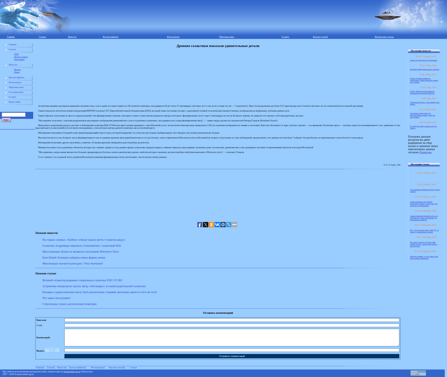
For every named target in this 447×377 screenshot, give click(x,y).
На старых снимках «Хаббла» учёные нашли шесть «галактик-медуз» (83, 239)
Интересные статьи (384, 37)
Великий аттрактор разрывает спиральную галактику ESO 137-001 (82, 280)
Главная (11, 37)
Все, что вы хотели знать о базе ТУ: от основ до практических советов (424, 231)
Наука (17, 72)
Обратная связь (226, 37)
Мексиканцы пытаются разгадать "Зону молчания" (72, 263)
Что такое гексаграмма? (56, 298)
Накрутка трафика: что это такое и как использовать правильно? (424, 257)
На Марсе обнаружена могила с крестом (424, 69)
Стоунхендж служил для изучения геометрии (69, 303)
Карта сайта (15, 102)
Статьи (42, 37)
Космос (17, 69)
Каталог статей (320, 37)
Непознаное (19, 59)
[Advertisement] (113, 76)
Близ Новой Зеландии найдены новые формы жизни (73, 257)
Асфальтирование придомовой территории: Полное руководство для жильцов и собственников (423, 204)
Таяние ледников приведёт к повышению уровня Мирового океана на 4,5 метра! (424, 80)
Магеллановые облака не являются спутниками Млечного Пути (80, 251)
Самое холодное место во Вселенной (423, 60)
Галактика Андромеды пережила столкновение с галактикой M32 (81, 245)
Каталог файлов (110, 37)
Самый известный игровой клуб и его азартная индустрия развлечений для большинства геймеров (424, 218)
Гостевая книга (16, 92)
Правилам (425, 152)
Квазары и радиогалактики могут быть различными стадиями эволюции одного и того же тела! (99, 292)
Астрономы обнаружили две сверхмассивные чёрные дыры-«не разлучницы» (422, 115)
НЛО (16, 54)
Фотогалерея (173, 37)
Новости (72, 37)
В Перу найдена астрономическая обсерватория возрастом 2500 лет (422, 92)
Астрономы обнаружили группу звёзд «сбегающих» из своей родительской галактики (94, 286)
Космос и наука (21, 57)
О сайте (285, 37)
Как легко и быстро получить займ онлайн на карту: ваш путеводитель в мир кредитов (423, 244)
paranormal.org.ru (72, 371)
